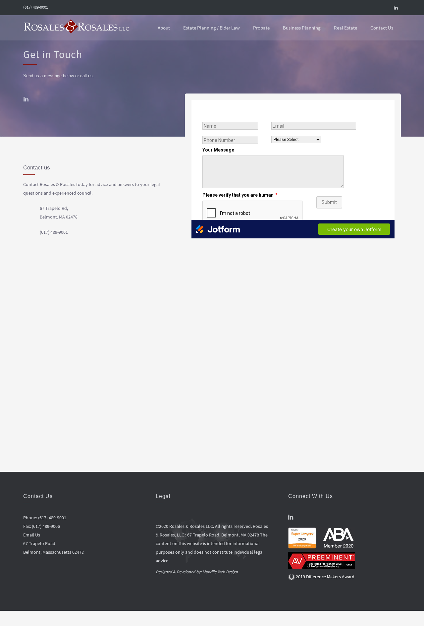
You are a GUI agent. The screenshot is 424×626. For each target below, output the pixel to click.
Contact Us (381, 28)
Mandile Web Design (220, 572)
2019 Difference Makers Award (324, 577)
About (164, 28)
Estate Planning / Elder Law (211, 28)
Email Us (31, 535)
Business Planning (302, 28)
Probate (261, 28)
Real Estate (345, 28)
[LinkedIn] (396, 8)
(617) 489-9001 (35, 7)
